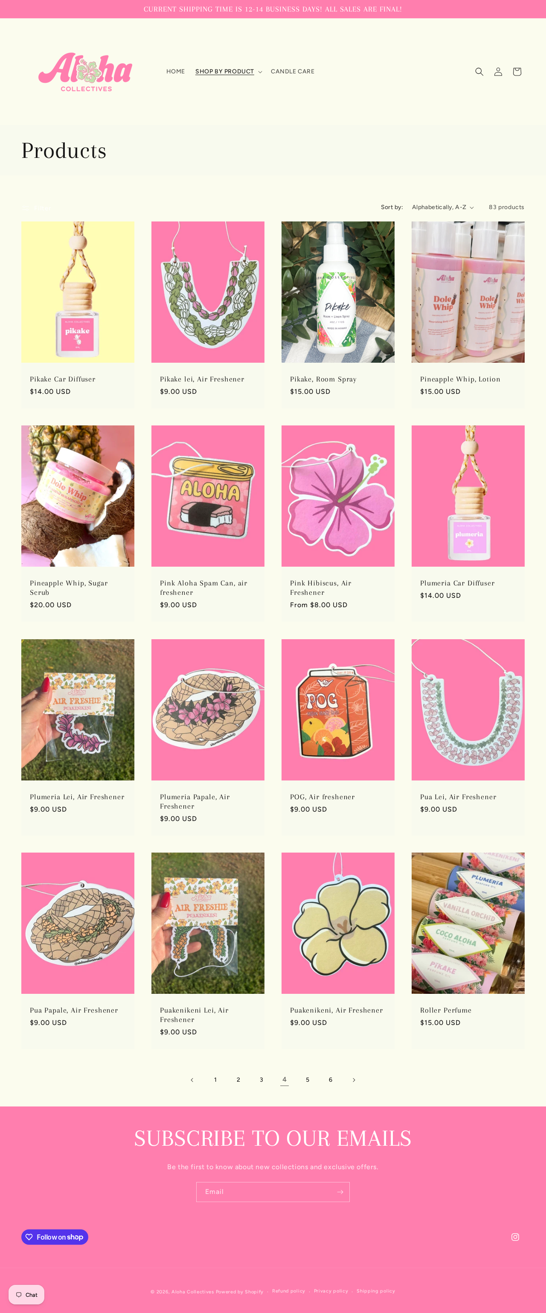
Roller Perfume (446, 1010)
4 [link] (284, 1079)
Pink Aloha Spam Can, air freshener (203, 588)
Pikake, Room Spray (323, 379)
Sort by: (392, 207)
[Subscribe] (340, 1192)
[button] (228, 72)
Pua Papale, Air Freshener (74, 1010)
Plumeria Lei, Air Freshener (77, 796)
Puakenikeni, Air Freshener (336, 1010)
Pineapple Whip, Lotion (460, 379)
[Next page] (353, 1080)
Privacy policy (331, 1291)
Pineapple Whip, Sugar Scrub (69, 588)
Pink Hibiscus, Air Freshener (320, 588)
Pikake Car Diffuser (63, 379)
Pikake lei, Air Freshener (202, 379)
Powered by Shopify (240, 1292)
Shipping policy (376, 1291)
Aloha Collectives (192, 1292)
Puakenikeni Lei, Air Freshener (194, 1015)
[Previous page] (192, 1080)
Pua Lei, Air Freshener (458, 796)
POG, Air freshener (322, 796)
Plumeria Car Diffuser (457, 583)
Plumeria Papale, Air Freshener (195, 801)
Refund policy (288, 1291)
